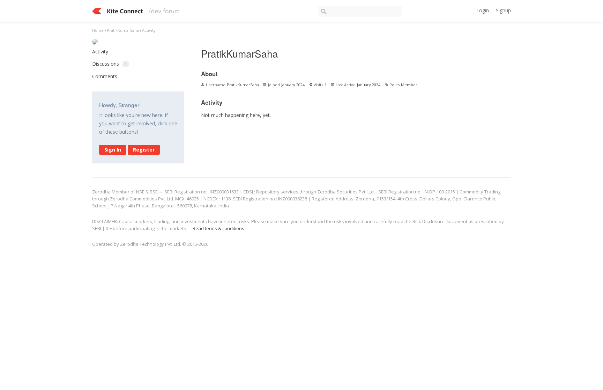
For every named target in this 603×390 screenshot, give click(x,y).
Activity (100, 51)
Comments (104, 76)
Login (482, 10)
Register (144, 149)
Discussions (109, 63)
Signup (503, 10)
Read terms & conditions (218, 228)
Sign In (112, 149)
